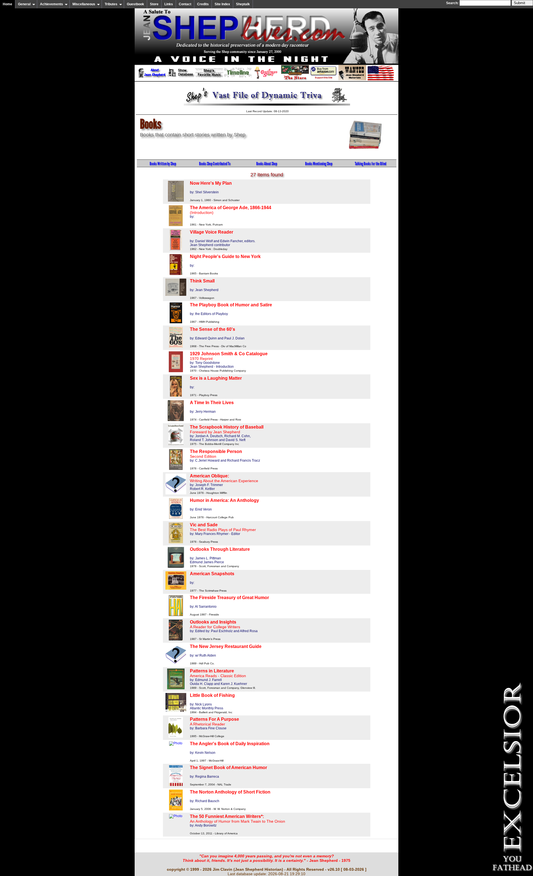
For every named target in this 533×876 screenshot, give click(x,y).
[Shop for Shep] (295, 79)
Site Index (222, 4)
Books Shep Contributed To (214, 163)
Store (154, 4)
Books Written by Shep (163, 163)
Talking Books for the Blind (370, 163)
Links (168, 4)
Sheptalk (243, 4)
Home (7, 4)
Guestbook (135, 4)
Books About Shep (266, 163)
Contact (185, 4)
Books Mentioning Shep (318, 163)
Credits (203, 4)
